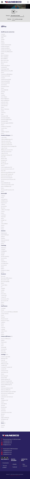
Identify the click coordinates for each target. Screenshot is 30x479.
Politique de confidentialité (15, 475)
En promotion (6, 462)
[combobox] (17, 15)
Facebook (15, 467)
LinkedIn (15, 464)
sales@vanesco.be (7, 454)
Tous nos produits (5, 466)
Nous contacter (25, 465)
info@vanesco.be (7, 444)
